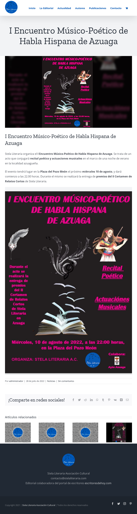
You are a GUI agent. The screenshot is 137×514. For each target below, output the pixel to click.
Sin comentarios (66, 381)
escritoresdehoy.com (98, 483)
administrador (16, 381)
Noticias (51, 381)
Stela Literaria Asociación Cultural (38, 505)
